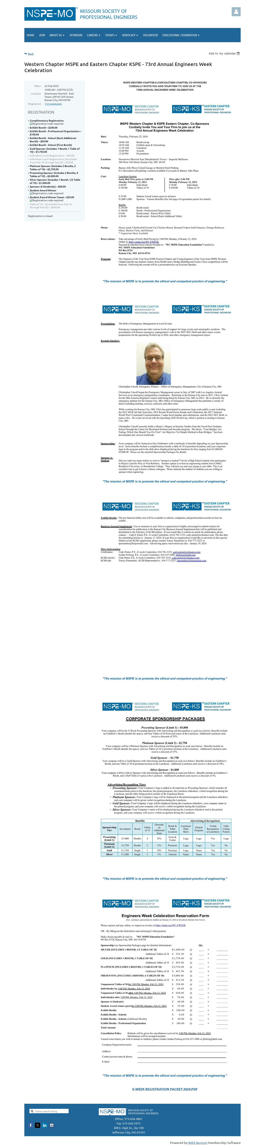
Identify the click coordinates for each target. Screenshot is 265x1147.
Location (36, 93)
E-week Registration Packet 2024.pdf (165, 1089)
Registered (34, 103)
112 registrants (53, 103)
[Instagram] (51, 1125)
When (37, 85)
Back (31, 54)
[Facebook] (30, 1125)
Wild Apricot (197, 1142)
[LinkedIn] (44, 1125)
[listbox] (225, 53)
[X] (37, 1125)
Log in (236, 11)
